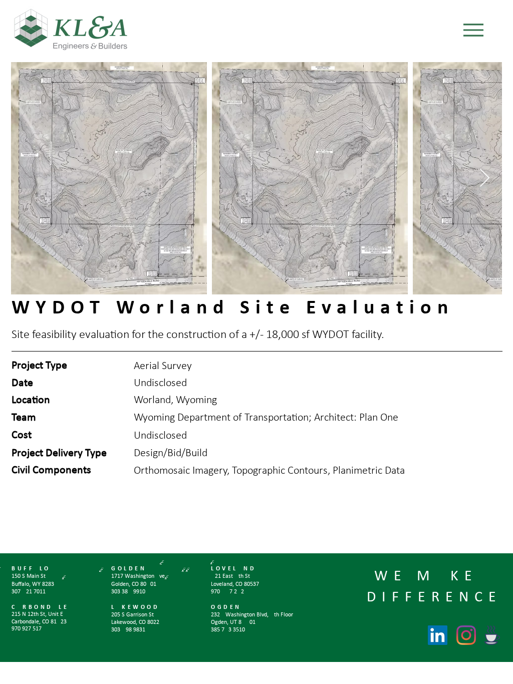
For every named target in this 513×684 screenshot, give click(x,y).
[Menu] (473, 30)
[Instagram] (466, 635)
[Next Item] (484, 178)
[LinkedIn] (437, 635)
